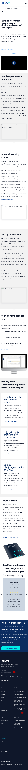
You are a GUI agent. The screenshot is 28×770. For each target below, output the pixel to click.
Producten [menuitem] (17, 688)
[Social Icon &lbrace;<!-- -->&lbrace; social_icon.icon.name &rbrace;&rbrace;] (2, 680)
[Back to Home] (5, 3)
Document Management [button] (11, 421)
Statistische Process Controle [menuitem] (19, 705)
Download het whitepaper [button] (10, 537)
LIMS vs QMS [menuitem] (4, 720)
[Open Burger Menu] (25, 3)
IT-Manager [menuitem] (4, 751)
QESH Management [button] (9, 489)
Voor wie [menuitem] (3, 738)
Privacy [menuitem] (3, 764)
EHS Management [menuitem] (18, 694)
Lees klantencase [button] (6, 199)
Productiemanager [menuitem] (6, 748)
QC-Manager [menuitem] (4, 742)
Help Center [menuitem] (4, 710)
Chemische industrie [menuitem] (19, 720)
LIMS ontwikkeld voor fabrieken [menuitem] (18, 701)
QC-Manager (4, 11)
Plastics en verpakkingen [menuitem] (17, 724)
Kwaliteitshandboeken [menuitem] (20, 697)
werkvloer (9, 267)
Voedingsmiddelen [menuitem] (19, 728)
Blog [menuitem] (2, 697)
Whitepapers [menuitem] (4, 694)
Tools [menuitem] (2, 704)
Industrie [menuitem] (16, 717)
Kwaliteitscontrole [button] (9, 454)
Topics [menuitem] (3, 717)
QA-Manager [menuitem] (4, 745)
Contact (3, 670)
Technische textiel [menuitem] (18, 731)
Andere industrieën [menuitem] (19, 734)
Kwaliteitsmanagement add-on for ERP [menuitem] (20, 709)
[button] (1, 594)
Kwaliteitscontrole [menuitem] (19, 691)
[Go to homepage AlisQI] (5, 661)
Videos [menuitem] (3, 700)
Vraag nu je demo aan (10, 648)
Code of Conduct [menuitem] (18, 764)
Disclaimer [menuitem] (9, 764)
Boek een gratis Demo (6, 672)
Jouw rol (15, 8)
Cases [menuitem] (3, 691)
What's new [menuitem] (18, 713)
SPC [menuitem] (2, 723)
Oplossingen (7, 8)
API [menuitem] (2, 707)
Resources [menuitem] (4, 688)
